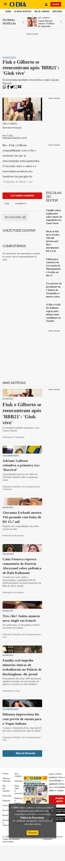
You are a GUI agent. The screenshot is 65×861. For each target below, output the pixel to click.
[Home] (18, 6)
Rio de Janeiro (42, 11)
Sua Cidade (18, 774)
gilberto (20, 203)
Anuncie (58, 836)
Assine (55, 4)
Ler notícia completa (22, 195)
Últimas (9, 21)
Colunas (7, 805)
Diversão (57, 11)
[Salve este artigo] (16, 88)
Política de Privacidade (32, 817)
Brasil (5, 815)
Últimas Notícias (22, 11)
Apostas (19, 781)
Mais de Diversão (25, 753)
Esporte (6, 800)
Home (8, 11)
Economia (7, 810)
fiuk (6, 203)
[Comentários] (19, 88)
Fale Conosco (47, 837)
